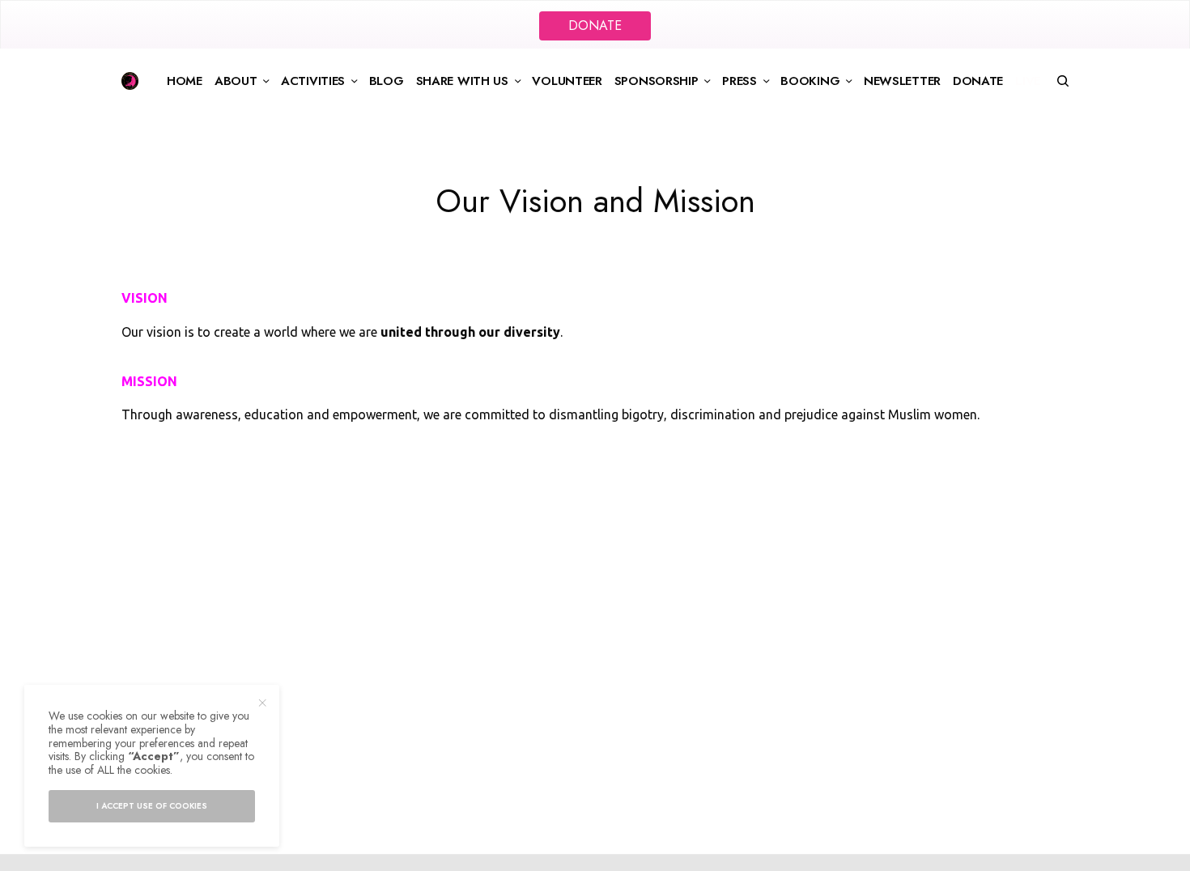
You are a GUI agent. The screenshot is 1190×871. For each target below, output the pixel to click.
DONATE (595, 25)
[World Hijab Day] (129, 81)
